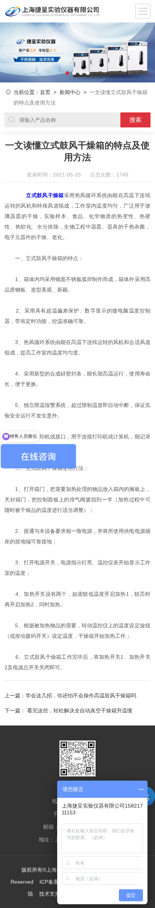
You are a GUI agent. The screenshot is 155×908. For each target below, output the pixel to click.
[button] (7, 52)
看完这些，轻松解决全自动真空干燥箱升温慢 (79, 711)
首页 (45, 92)
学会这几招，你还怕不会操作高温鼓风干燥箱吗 (81, 696)
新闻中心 (70, 92)
